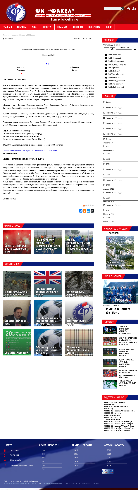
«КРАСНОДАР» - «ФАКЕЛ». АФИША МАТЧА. (127, 383)
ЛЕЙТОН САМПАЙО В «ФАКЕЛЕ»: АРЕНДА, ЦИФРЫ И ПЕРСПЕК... (128, 341)
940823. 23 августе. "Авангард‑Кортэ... (113, 414)
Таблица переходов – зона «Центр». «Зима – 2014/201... (47, 350)
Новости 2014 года (114, 134)
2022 (108, 175)
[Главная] (16, 12)
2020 (108, 159)
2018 (76, 450)
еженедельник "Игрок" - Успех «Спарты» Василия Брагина (75, 483)
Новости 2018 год (113, 205)
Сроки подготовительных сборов (76, 321)
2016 (76, 458)
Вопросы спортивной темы (16, 322)
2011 (109, 458)
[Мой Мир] (88, 211)
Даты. (108, 139)
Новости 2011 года (27, 35)
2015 (76, 462)
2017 (76, 454)
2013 (109, 450)
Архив (108, 102)
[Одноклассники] (84, 211)
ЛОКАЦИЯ (14, 455)
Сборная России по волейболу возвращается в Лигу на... (128, 373)
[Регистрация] (134, 9)
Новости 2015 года (114, 169)
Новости (14, 35)
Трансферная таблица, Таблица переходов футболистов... (47, 321)
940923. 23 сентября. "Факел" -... (119, 428)
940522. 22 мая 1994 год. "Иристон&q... (115, 403)
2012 (109, 454)
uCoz (39, 483)
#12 (107, 146)
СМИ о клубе (15, 460)
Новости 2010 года (114, 113)
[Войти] (128, 9)
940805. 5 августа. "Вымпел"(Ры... (119, 422)
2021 (108, 164)
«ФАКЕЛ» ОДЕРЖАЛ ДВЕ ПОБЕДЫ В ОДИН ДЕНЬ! (16, 249)
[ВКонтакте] (80, 211)
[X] (92, 211)
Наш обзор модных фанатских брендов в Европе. (47, 291)
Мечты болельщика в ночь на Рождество (16, 293)
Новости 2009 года (114, 107)
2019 (108, 153)
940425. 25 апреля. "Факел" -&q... (119, 426)
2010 (109, 462)
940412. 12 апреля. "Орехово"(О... (119, 411)
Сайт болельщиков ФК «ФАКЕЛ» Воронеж (21, 481)
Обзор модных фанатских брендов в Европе (78, 350)
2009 (109, 465)
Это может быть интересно (75, 293)
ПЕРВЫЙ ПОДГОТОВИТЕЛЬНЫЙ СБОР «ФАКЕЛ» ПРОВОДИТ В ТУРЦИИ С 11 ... (79, 246)
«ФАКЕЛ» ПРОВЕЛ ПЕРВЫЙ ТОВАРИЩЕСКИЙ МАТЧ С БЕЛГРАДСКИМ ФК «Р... (48, 246)
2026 (108, 217)
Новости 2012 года (114, 123)
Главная (6, 35)
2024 (108, 198)
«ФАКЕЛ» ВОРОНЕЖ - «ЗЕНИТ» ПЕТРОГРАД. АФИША (125, 331)
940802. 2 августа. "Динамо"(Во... (119, 424)
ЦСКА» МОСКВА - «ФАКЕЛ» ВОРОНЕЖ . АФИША (127, 352)
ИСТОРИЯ (15, 450)
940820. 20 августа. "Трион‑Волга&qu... (113, 418)
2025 (108, 210)
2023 (108, 185)
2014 (76, 465)
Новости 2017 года (114, 192)
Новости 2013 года (114, 128)
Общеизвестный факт (16, 352)
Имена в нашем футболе (118, 311)
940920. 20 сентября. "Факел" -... (119, 430)
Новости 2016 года (114, 180)
